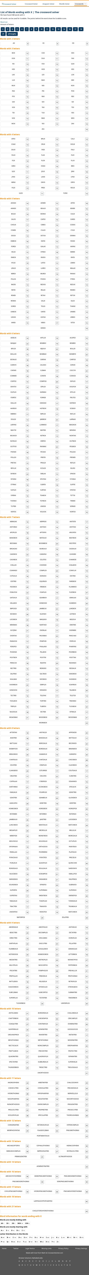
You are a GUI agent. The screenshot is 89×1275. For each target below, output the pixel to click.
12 (53, 29)
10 (41, 29)
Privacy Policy (63, 1248)
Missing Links (47, 1248)
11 (47, 29)
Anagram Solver (48, 4)
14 (64, 29)
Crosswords (79, 4)
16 (70, 29)
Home (4, 1248)
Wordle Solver (64, 4)
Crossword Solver (31, 4)
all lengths (12, 34)
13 (58, 29)
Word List (3, 22)
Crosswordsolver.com (55, 1253)
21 (3, 34)
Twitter (16, 1248)
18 (81, 29)
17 (75, 29)
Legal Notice (30, 1248)
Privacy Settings (81, 1248)
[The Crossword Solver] (11, 4)
